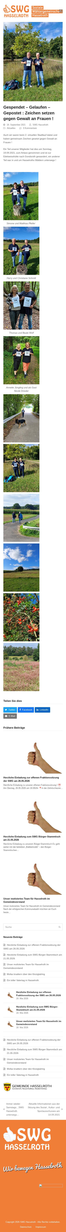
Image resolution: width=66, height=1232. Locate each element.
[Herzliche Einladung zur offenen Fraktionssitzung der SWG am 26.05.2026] (33, 753)
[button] (61, 11)
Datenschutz (26, 1227)
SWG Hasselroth (40, 125)
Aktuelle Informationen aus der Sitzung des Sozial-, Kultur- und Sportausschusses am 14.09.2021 (43, 1109)
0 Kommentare (30, 128)
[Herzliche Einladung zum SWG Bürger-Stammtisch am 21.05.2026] (33, 812)
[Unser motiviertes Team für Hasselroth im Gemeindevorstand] (33, 874)
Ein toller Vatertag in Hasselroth (23, 980)
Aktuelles (11, 128)
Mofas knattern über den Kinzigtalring (26, 974)
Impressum (41, 1227)
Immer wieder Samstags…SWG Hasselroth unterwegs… (13, 1109)
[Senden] (59, 927)
